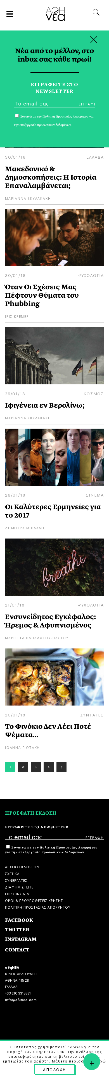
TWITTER (17, 929)
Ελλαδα (95, 157)
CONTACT (17, 949)
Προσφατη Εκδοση (30, 813)
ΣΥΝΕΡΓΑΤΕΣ (16, 880)
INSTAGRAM (21, 939)
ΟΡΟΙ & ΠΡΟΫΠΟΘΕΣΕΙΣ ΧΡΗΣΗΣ (34, 900)
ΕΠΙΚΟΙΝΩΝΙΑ (17, 893)
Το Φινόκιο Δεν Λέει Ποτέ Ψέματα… (48, 730)
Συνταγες (92, 714)
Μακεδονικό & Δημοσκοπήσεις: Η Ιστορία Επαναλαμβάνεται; (50, 177)
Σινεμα (95, 495)
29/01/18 (15, 393)
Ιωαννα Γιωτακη (22, 747)
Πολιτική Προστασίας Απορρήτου (69, 847)
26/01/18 (15, 495)
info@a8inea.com (21, 999)
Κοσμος (94, 393)
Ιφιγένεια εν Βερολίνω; (45, 405)
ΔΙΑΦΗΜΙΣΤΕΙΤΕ (19, 886)
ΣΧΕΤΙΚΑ (12, 873)
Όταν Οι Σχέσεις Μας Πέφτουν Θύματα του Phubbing (42, 295)
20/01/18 (15, 714)
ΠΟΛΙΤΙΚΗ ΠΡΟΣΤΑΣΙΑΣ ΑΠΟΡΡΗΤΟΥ (37, 906)
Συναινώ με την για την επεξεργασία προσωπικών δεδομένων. (51, 849)
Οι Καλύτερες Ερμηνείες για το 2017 (53, 511)
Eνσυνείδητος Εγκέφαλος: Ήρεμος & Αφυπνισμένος (50, 621)
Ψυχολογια (91, 275)
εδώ (102, 1061)
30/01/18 (15, 157)
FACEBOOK (19, 920)
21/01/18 (15, 604)
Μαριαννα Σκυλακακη (28, 198)
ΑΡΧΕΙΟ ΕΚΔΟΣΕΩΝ (22, 866)
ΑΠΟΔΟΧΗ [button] (54, 1069)
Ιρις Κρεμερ (17, 316)
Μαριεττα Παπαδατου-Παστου (37, 637)
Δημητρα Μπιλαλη (24, 527)
